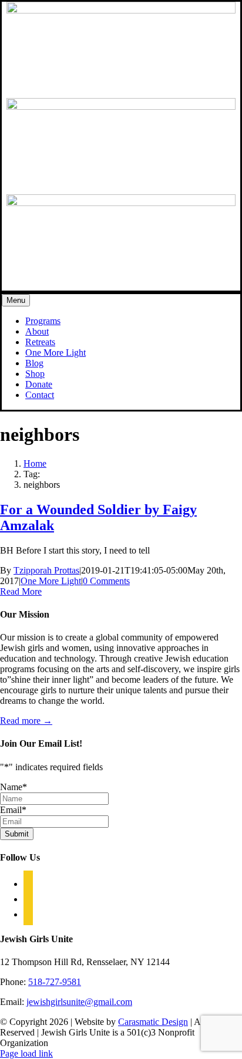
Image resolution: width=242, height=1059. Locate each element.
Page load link (26, 1053)
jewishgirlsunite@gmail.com (79, 1002)
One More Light (51, 581)
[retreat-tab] (121, 203)
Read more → (26, 721)
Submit (17, 833)
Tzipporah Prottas (46, 570)
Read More (21, 591)
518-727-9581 (54, 982)
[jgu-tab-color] (121, 107)
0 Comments (106, 581)
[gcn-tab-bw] (121, 10)
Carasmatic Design (153, 1022)
